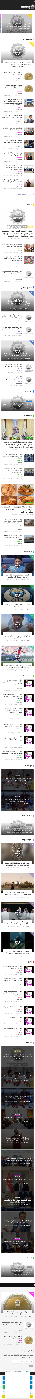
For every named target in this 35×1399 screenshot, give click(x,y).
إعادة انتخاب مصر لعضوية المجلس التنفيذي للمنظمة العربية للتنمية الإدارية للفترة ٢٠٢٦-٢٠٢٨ (13, 167)
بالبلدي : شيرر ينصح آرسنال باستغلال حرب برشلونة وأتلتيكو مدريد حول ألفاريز (17, 666)
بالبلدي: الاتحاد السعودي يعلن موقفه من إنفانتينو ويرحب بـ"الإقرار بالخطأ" (17, 923)
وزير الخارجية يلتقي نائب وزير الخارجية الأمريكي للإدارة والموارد (12, 129)
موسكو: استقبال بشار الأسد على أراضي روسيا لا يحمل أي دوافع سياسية (12, 116)
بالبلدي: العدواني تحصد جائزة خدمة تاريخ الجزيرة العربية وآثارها (18, 404)
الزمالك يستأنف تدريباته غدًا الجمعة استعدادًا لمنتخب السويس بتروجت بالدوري (17, 779)
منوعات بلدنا (27, 675)
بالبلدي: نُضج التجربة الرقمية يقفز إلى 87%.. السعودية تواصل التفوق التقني (11, 328)
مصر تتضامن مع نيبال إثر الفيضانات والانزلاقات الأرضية (13, 73)
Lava (30, 962)
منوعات (29, 1257)
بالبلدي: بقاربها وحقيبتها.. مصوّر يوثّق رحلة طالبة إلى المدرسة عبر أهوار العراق (17, 893)
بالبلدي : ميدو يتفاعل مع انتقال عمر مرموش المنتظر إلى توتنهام (17, 576)
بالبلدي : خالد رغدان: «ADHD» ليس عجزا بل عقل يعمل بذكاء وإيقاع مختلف (12, 752)
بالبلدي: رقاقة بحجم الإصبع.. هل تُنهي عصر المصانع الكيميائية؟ (18, 354)
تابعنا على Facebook (23, 194)
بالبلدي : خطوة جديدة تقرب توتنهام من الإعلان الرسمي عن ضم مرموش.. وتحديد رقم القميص (17, 635)
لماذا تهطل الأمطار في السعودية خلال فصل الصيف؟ (18, 1271)
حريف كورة (28, 551)
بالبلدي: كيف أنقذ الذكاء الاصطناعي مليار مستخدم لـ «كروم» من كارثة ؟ (12, 365)
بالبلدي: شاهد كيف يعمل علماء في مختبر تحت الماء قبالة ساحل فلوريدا (17, 952)
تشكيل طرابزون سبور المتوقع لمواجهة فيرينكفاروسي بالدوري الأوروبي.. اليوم (12, 181)
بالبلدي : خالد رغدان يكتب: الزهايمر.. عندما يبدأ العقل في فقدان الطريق (12, 979)
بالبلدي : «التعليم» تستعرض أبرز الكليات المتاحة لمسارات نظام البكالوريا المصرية (12, 456)
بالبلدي (29, 204)
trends (27, 868)
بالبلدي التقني (26, 287)
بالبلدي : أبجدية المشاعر (16, 1017)
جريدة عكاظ (19, 279)
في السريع (20, 970)
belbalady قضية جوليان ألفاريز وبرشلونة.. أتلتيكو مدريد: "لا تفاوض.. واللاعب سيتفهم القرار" (12, 259)
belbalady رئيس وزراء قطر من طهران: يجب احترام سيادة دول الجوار (12, 245)
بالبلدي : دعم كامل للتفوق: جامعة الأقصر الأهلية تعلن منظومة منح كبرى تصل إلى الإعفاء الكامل (19, 444)
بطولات (27, 580)
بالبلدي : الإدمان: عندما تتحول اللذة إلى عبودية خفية (13, 1029)
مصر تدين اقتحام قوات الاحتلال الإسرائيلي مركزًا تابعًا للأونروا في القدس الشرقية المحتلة (13, 87)
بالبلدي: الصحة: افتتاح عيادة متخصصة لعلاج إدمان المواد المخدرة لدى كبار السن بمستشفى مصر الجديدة (17, 26)
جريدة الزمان (19, 79)
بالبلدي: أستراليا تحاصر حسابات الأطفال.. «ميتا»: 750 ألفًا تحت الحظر (19, 303)
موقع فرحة (19, 688)
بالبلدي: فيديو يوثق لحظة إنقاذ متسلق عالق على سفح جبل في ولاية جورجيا (17, 864)
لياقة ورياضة (27, 415)
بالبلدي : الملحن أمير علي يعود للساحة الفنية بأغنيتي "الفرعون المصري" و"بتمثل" (12, 739)
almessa (28, 31)
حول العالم (29, 226)
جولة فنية (28, 391)
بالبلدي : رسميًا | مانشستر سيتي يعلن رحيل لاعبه (17, 605)
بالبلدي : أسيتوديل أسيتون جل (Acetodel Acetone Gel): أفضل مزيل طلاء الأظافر (12, 682)
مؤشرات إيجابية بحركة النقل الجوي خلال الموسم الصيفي (13, 154)
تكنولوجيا (20, 331)
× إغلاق (8, 1371)
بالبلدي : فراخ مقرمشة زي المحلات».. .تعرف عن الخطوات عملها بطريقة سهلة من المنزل (18, 509)
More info (31, 1393)
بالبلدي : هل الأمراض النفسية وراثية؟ (12, 1007)
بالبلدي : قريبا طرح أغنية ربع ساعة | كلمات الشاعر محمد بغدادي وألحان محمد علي (12, 696)
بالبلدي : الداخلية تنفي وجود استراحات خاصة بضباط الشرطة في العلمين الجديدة (12, 537)
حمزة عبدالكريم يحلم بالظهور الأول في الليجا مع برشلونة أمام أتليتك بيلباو (17, 800)
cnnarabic (20, 251)
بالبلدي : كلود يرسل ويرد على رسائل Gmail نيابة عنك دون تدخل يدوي (12, 725)
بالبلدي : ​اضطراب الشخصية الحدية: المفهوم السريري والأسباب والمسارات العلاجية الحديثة (12, 993)
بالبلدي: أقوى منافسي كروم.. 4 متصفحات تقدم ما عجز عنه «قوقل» (13, 378)
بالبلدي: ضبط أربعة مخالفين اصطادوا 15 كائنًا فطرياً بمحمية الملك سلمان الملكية (12, 273)
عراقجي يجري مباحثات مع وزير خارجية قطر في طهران (17, 1118)
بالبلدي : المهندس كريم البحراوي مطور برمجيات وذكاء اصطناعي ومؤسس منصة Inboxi (13, 710)
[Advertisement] (17, 1384)
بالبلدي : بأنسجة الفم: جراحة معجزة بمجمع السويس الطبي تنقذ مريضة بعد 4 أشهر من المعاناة (12, 470)
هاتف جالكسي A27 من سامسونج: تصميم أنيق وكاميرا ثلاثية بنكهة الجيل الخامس (12, 317)
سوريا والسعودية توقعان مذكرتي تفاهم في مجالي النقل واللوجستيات (12, 141)
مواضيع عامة (19, 76)
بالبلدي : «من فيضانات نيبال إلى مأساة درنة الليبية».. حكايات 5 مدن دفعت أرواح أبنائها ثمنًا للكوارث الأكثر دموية (12, 522)
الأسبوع (31, 450)
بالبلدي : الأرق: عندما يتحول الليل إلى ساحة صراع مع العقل (12, 967)
